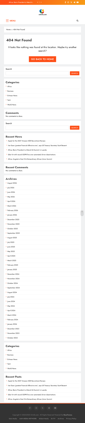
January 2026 (12, 215)
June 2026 (11, 192)
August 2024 (12, 292)
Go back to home (42, 59)
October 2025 (12, 228)
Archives (61, 419)
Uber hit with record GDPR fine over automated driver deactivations (31, 154)
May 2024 (11, 306)
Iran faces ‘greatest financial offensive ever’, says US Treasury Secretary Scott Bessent (37, 145)
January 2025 (12, 269)
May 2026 (11, 197)
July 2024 (10, 297)
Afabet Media (44, 419)
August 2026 (12, 183)
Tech (9, 100)
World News (11, 104)
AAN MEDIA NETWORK (28, 419)
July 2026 (10, 187)
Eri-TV (53, 419)
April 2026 (11, 201)
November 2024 (13, 278)
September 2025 (13, 233)
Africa (9, 86)
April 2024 (11, 310)
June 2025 (11, 247)
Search (9, 69)
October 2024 (12, 283)
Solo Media (13, 419)
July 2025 (10, 242)
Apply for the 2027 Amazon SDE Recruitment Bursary (26, 141)
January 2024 (12, 324)
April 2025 (11, 256)
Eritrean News (12, 95)
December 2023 (13, 329)
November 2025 (13, 224)
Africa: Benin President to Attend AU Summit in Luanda (21, 2)
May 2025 (11, 251)
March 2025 (11, 260)
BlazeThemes (68, 415)
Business (10, 91)
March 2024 (11, 315)
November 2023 (13, 333)
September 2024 (13, 288)
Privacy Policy (71, 419)
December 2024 (13, 274)
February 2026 (12, 210)
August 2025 (12, 237)
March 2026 (11, 206)
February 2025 (12, 265)
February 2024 (12, 319)
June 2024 (11, 301)
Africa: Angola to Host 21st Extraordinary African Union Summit (30, 159)
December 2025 (13, 219)
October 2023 (12, 338)
